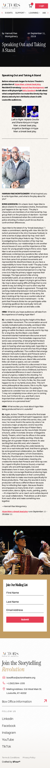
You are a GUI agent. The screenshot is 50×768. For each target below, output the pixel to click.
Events (9, 13)
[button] (20, 13)
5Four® (16, 761)
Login (41, 6)
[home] (11, 5)
